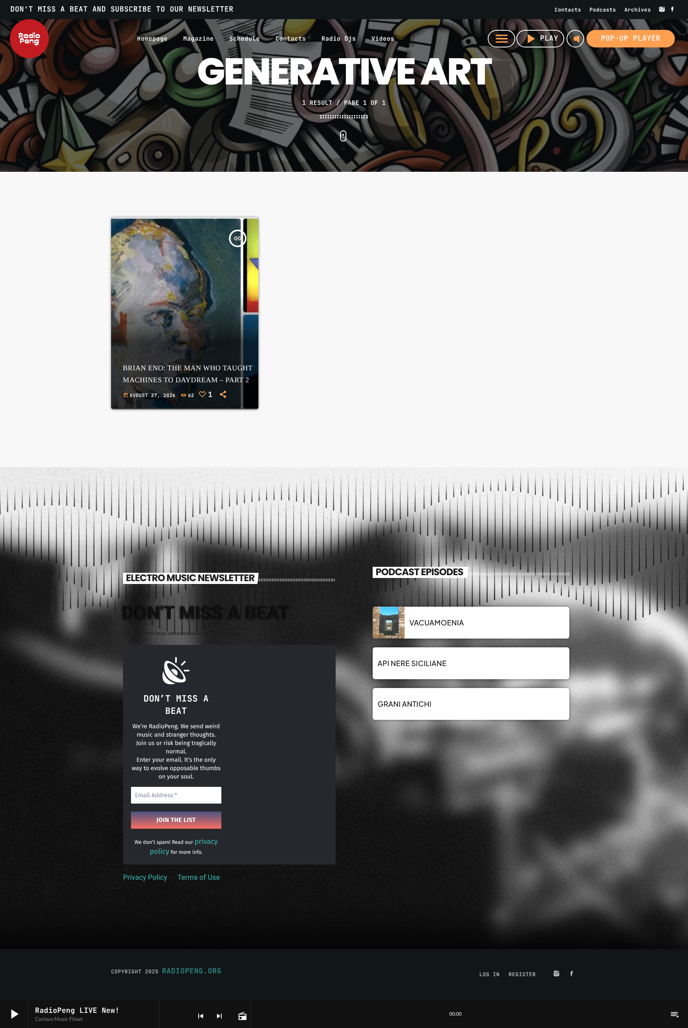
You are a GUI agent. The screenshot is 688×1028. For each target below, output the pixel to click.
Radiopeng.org (192, 971)
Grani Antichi (404, 703)
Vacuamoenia (436, 622)
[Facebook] (672, 9)
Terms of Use (199, 877)
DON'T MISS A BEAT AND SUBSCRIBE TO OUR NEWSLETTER (122, 9)
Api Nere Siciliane (411, 663)
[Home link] (29, 38)
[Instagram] (662, 9)
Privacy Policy (145, 877)
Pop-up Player (631, 38)
